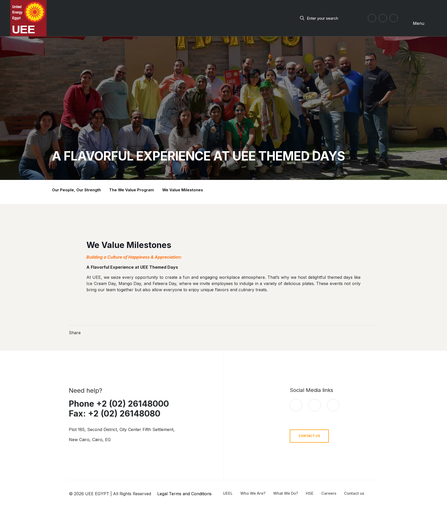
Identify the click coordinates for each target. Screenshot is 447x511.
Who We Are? (252, 493)
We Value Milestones (182, 189)
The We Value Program (131, 189)
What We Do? (285, 493)
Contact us (354, 493)
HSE (310, 493)
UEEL (228, 493)
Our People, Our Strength (76, 189)
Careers (328, 493)
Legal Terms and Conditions (184, 493)
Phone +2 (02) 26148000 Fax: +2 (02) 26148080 (119, 409)
